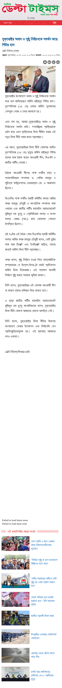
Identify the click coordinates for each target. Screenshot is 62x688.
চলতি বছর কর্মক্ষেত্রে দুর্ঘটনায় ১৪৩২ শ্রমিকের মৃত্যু (42, 675)
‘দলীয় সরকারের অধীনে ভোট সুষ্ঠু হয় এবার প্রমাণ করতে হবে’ (44, 582)
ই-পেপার (31, 18)
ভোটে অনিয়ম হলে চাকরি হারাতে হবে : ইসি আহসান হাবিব (43, 601)
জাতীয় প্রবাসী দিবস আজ (42, 615)
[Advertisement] (31, 418)
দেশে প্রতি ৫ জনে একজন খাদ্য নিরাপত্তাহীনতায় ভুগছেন (43, 545)
